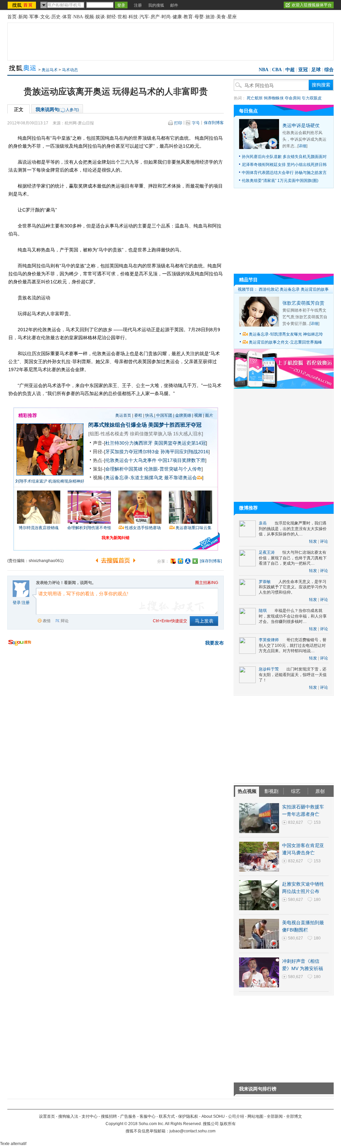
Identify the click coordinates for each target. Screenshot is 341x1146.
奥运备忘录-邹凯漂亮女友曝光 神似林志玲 (286, 334)
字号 (196, 123)
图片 (209, 415)
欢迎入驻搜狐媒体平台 (312, 5)
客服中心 (148, 1116)
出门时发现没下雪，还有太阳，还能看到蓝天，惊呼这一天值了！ (293, 674)
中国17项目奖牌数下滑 (181, 460)
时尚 (166, 16)
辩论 (65, 621)
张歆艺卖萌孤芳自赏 (303, 303)
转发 (313, 541)
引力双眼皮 (312, 98)
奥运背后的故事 (315, 289)
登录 (17, 602)
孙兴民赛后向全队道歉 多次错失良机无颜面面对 (284, 156)
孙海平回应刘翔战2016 (184, 451)
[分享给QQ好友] (180, 561)
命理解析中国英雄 (124, 469)
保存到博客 (214, 122)
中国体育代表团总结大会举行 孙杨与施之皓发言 (284, 172)
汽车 (144, 16)
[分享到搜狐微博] (173, 561)
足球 (316, 69)
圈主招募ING (206, 582)
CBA (277, 69)
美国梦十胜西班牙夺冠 (174, 425)
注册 (138, 5)
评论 (324, 541)
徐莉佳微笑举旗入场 (151, 433)
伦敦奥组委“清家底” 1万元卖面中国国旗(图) (280, 180)
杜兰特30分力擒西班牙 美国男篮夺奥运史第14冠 (155, 443)
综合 (329, 69)
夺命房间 (293, 98)
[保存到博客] (211, 561)
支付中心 (90, 1116)
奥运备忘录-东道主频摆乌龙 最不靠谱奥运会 (151, 477)
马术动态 (70, 70)
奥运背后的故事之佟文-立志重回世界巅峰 (285, 342)
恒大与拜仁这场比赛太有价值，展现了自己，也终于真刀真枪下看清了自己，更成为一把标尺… (293, 558)
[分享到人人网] (187, 561)
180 (317, 899)
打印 (178, 123)
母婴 (199, 16)
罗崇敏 (265, 581)
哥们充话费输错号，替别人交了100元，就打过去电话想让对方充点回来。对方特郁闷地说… (292, 645)
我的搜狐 (156, 5)
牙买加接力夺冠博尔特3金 (132, 451)
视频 (89, 16)
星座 (232, 16)
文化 (45, 16)
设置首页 (47, 1116)
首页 (12, 16)
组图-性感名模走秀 (109, 433)
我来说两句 (57, 109)
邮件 (174, 5)
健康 (177, 16)
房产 (155, 16)
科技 (133, 16)
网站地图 (255, 1116)
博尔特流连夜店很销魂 (39, 527)
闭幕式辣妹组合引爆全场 (117, 425)
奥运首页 (123, 415)
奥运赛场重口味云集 (193, 527)
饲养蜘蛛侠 (274, 98)
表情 (47, 621)
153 (317, 822)
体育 (67, 16)
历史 (56, 16)
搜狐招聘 (109, 1116)
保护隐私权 (188, 1116)
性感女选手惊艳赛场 (143, 527)
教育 (188, 16)
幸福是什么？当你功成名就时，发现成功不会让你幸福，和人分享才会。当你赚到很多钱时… (293, 616)
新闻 (23, 16)
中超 (290, 69)
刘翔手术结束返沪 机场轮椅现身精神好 (49, 481)
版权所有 (228, 1123)
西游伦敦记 (269, 289)
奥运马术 (50, 70)
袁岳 (263, 523)
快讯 (149, 415)
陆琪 (263, 610)
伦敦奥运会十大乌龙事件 (131, 460)
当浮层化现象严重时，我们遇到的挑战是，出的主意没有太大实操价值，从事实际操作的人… (293, 528)
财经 (111, 16)
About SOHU (213, 1116)
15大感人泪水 (187, 433)
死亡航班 (255, 98)
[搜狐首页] (22, 5)
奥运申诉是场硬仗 (301, 125)
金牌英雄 (183, 415)
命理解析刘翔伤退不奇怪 (89, 527)
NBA (78, 16)
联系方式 (167, 1116)
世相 (122, 16)
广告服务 (128, 1116)
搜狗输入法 (68, 1116)
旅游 (210, 16)
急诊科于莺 (269, 669)
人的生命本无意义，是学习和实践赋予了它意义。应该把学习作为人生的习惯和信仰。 (293, 587)
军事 (34, 16)
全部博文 (294, 1116)
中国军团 (164, 415)
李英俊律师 (269, 640)
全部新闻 (275, 1116)
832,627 (295, 822)
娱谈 (100, 16)
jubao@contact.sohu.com (192, 1131)
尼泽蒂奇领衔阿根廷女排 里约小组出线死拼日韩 (284, 164)
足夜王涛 (267, 552)
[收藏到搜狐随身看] (195, 561)
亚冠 (303, 69)
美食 (221, 16)
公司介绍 (236, 1116)
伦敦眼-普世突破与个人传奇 (172, 469)
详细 (302, 146)
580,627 (295, 899)
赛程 (138, 415)
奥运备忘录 (290, 289)
